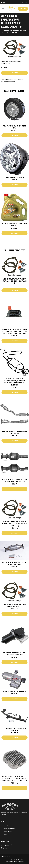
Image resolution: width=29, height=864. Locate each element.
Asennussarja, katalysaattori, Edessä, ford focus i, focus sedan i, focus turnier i (14, 281)
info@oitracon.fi (24, 2)
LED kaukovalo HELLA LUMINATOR (14, 177)
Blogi (5, 835)
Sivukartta (20, 861)
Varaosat (10, 61)
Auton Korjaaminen (9, 828)
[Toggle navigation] (3, 8)
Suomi (4, 2)
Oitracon (6, 825)
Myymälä (23, 8)
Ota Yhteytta (13, 859)
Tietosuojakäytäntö (11, 861)
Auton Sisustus (8, 831)
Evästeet (20, 859)
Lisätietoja (14, 72)
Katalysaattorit (18, 61)
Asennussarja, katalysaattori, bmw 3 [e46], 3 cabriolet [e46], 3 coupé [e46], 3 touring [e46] (14, 524)
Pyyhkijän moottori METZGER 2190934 (14, 691)
